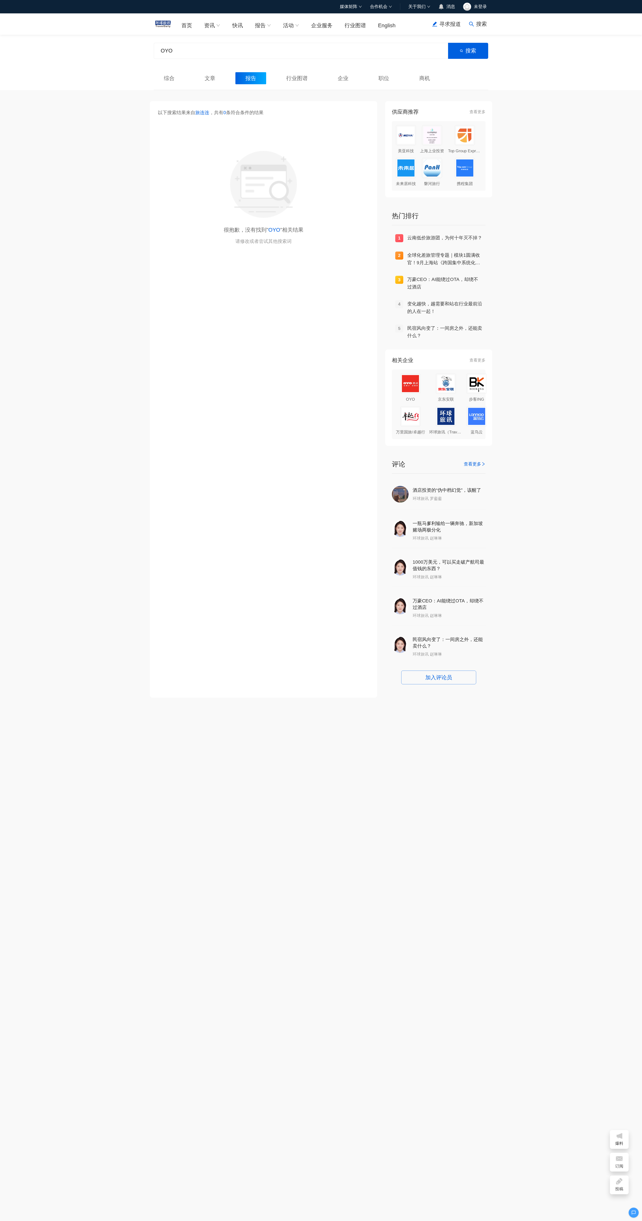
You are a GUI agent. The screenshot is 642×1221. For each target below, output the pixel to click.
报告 (260, 25)
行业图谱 (355, 25)
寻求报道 (450, 24)
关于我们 (417, 6)
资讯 (209, 25)
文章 (210, 78)
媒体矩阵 (348, 6)
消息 (450, 6)
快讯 (237, 25)
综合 (169, 78)
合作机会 (378, 6)
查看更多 (477, 111)
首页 (186, 25)
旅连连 (202, 112)
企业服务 (322, 25)
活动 (288, 25)
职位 (384, 78)
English (387, 25)
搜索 (470, 51)
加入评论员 (438, 677)
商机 (424, 78)
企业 (343, 78)
